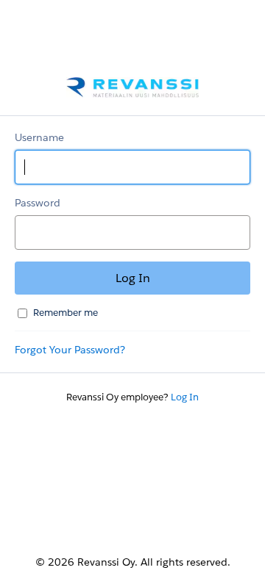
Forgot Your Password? (70, 349)
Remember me (65, 312)
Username (39, 137)
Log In (185, 397)
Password (37, 202)
